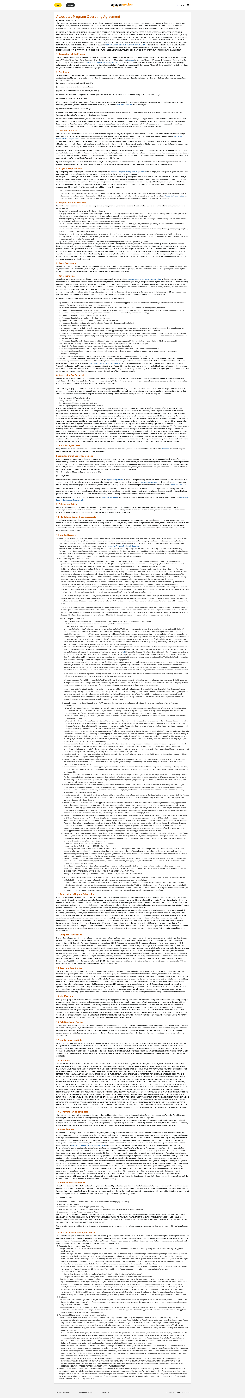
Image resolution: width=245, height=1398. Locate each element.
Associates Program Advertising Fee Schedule (104, 62)
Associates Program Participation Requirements (128, 172)
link (123, 652)
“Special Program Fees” (115, 480)
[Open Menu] (187, 5)
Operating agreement (63, 1392)
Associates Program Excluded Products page (88, 1145)
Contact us (105, 1392)
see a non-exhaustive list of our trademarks (106, 363)
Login (58, 5)
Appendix (165, 449)
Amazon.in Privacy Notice (174, 196)
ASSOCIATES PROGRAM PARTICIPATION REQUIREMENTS (126, 45)
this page (130, 60)
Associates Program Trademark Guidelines (123, 546)
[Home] (122, 5)
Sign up (70, 5)
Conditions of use (86, 1392)
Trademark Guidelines (124, 105)
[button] (180, 5)
